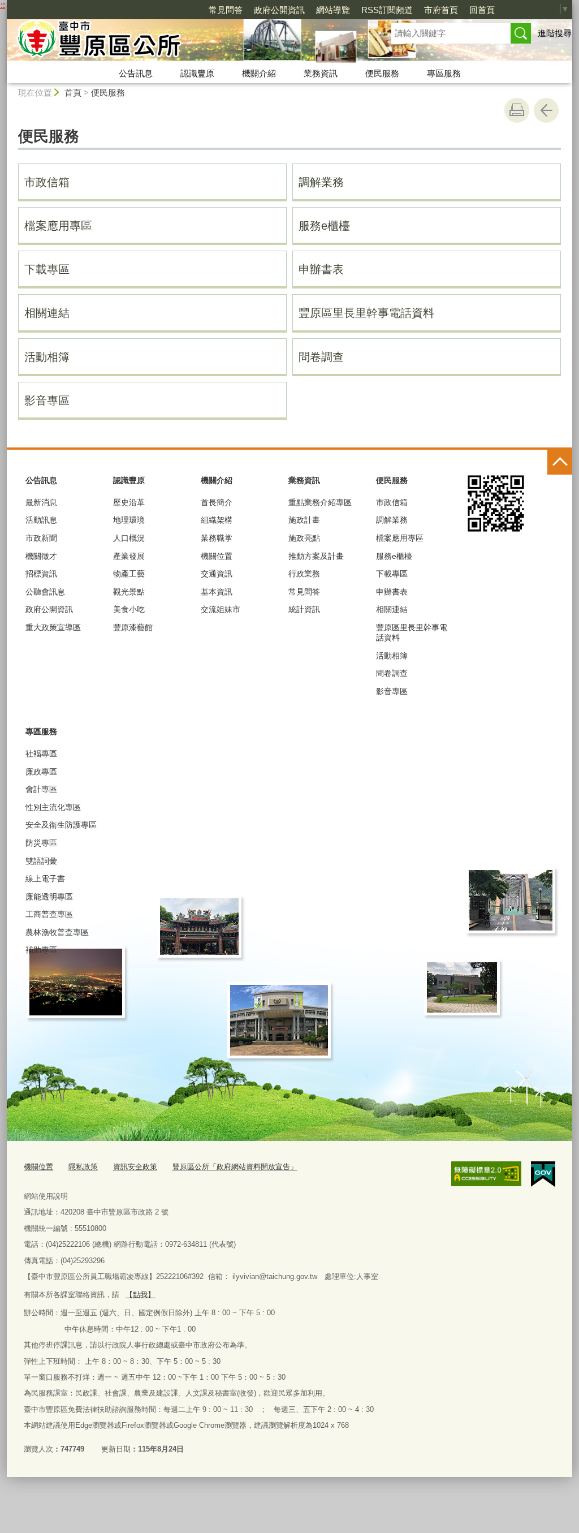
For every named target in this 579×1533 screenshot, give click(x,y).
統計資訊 (304, 609)
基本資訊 (216, 591)
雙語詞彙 (41, 860)
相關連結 (47, 313)
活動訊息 (41, 519)
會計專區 (41, 789)
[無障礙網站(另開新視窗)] (486, 1173)
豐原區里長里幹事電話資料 (366, 313)
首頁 (72, 92)
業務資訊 (321, 73)
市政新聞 (41, 537)
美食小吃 (129, 609)
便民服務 (382, 73)
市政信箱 (47, 182)
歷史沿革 (129, 502)
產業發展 (129, 556)
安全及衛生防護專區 (61, 824)
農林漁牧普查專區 (57, 932)
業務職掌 (216, 537)
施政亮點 (304, 537)
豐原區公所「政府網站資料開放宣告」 (234, 1166)
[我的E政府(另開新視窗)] (543, 1174)
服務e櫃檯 (324, 225)
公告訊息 (136, 73)
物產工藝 (129, 573)
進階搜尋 (555, 33)
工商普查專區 (49, 914)
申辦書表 (321, 269)
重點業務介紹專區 (320, 502)
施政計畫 (304, 519)
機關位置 (216, 556)
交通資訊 (216, 573)
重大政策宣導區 (53, 627)
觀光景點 (129, 591)
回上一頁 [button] (546, 110)
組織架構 (216, 519)
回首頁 (482, 10)
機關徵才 (41, 556)
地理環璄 (129, 519)
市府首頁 (441, 10)
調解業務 (321, 182)
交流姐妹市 (220, 609)
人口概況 (129, 537)
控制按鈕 (559, 462)
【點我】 (140, 1294)
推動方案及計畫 (316, 556)
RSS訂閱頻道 (387, 10)
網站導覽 (333, 10)
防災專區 (41, 842)
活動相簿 (47, 357)
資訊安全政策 (135, 1166)
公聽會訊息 (45, 591)
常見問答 (226, 10)
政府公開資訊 (279, 10)
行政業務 (304, 573)
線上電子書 (45, 878)
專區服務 (444, 73)
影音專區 (47, 400)
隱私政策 (83, 1166)
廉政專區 (41, 771)
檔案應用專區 (58, 225)
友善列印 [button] (516, 110)
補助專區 (41, 949)
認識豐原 (197, 73)
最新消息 (41, 502)
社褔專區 (41, 753)
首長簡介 (216, 502)
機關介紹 (259, 73)
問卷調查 (321, 357)
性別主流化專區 (53, 807)
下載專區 (47, 269)
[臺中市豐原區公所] (185, 41)
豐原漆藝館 (133, 627)
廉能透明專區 (49, 896)
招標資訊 (41, 573)
